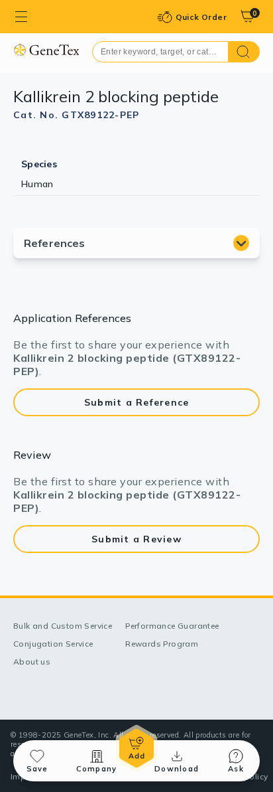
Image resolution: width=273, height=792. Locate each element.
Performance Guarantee (172, 626)
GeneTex (46, 49)
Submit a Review (136, 539)
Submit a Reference (137, 402)
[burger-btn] (21, 17)
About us (31, 662)
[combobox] (160, 51)
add (136, 748)
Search (244, 51)
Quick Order (201, 17)
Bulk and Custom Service (62, 626)
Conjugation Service (53, 644)
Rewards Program (161, 644)
